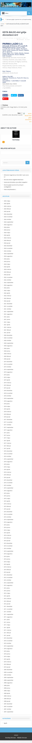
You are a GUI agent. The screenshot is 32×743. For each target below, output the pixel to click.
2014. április (7, 532)
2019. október (7, 367)
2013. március (7, 567)
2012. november (8, 577)
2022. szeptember (8, 282)
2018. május (7, 406)
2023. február (7, 272)
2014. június (7, 527)
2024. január (7, 243)
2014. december (8, 511)
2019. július (7, 375)
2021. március (7, 327)
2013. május (7, 561)
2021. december (8, 303)
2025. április (7, 203)
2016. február (7, 475)
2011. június (7, 622)
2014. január (7, 540)
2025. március (7, 206)
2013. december (8, 543)
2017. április (7, 440)
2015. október (7, 485)
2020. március (7, 353)
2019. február (7, 385)
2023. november (8, 248)
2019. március (7, 382)
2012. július (7, 588)
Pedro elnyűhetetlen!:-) (10, 189)
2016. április (7, 469)
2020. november (8, 338)
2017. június (7, 435)
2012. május (7, 593)
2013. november (8, 546)
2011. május (7, 625)
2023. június (7, 261)
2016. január (7, 477)
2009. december (8, 669)
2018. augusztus (8, 401)
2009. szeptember (8, 677)
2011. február (7, 632)
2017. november (8, 422)
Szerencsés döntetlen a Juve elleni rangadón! (15, 182)
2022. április (7, 293)
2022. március (7, 295)
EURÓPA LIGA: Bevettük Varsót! (12, 115)
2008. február (7, 698)
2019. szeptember (8, 369)
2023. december (8, 246)
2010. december (8, 638)
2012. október (7, 580)
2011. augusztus (8, 617)
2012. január (7, 604)
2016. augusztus (8, 461)
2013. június (7, 559)
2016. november (8, 454)
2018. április (7, 409)
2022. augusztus (8, 285)
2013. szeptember (8, 551)
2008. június (7, 688)
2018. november (8, 393)
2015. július (7, 493)
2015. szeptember (8, 488)
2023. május (7, 264)
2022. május (7, 290)
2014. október (7, 517)
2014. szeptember (8, 519)
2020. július (7, 348)
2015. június (7, 496)
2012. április (7, 596)
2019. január (7, 388)
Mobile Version (22, 738)
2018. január (7, 417)
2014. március (7, 535)
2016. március (7, 472)
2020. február (7, 356)
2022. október (7, 280)
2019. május (7, 377)
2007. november (8, 706)
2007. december (8, 704)
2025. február (7, 209)
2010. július (7, 651)
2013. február (7, 569)
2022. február (7, 298)
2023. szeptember (8, 253)
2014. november (8, 514)
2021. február (7, 330)
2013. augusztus (8, 554)
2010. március (7, 662)
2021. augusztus (8, 314)
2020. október (7, 340)
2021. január (7, 332)
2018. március (7, 411)
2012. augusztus (8, 585)
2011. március (7, 630)
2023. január (7, 274)
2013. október (7, 548)
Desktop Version (10, 738)
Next (19, 113)
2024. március (7, 238)
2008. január (7, 701)
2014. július (7, 525)
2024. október (7, 219)
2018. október (7, 396)
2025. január (7, 211)
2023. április (7, 267)
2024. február (7, 240)
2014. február (7, 538)
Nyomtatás (21, 39)
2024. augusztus (8, 224)
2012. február (7, 601)
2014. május (7, 530)
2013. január (7, 572)
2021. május (7, 322)
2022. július (7, 288)
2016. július (7, 464)
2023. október (7, 251)
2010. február (7, 664)
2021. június (7, 319)
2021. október (7, 309)
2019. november (8, 364)
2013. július (7, 556)
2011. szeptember (8, 614)
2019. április (7, 380)
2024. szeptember (8, 222)
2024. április (7, 235)
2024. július (7, 227)
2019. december (8, 361)
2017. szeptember (8, 427)
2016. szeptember (8, 459)
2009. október (7, 675)
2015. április (7, 501)
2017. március (7, 443)
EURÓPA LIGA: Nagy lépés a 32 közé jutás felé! (14, 108)
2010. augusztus (8, 648)
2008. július (7, 685)
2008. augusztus (8, 683)
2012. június (7, 590)
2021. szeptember (8, 311)
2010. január (7, 667)
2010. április (7, 659)
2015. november (8, 482)
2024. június (7, 230)
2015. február (7, 506)
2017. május (7, 438)
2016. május (7, 467)
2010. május (7, 656)
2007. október (7, 709)
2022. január (7, 301)
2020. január (7, 359)
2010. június (7, 654)
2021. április (7, 324)
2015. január (7, 509)
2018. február (7, 414)
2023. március (7, 269)
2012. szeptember (8, 583)
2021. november (8, 306)
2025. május (7, 201)
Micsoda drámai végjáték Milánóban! (13, 179)
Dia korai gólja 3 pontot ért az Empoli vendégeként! (16, 19)
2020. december (8, 335)
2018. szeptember (8, 398)
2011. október (7, 611)
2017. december (8, 419)
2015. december (8, 480)
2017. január (7, 448)
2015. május (7, 498)
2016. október (7, 456)
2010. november (8, 640)
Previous (5, 105)
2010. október (7, 643)
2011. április (7, 627)
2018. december (8, 390)
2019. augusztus (8, 372)
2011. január (7, 635)
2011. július (7, 619)
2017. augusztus (8, 430)
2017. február (7, 446)
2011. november (8, 609)
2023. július (7, 259)
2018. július (7, 403)
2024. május (7, 232)
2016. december (8, 451)
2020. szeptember (8, 343)
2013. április (7, 564)
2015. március (7, 504)
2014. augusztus (8, 522)
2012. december (8, 575)
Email (28, 39)
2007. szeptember (8, 712)
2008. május (7, 690)
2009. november (8, 672)
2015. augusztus (8, 490)
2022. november (8, 277)
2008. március (7, 696)
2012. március (7, 598)
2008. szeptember (8, 680)
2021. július (7, 317)
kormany (11, 38)
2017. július (7, 432)
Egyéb (5, 723)
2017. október (7, 424)
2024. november (8, 216)
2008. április (7, 693)
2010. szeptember (8, 646)
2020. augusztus (8, 346)
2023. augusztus (8, 256)
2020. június (7, 351)
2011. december (8, 606)
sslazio (16, 735)
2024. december (8, 214)
